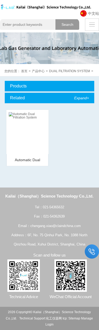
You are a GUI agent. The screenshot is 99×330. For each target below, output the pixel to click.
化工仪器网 (54, 318)
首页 (24, 71)
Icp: (65, 318)
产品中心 (38, 71)
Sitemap (74, 318)
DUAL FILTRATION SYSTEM (69, 71)
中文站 (93, 13)
